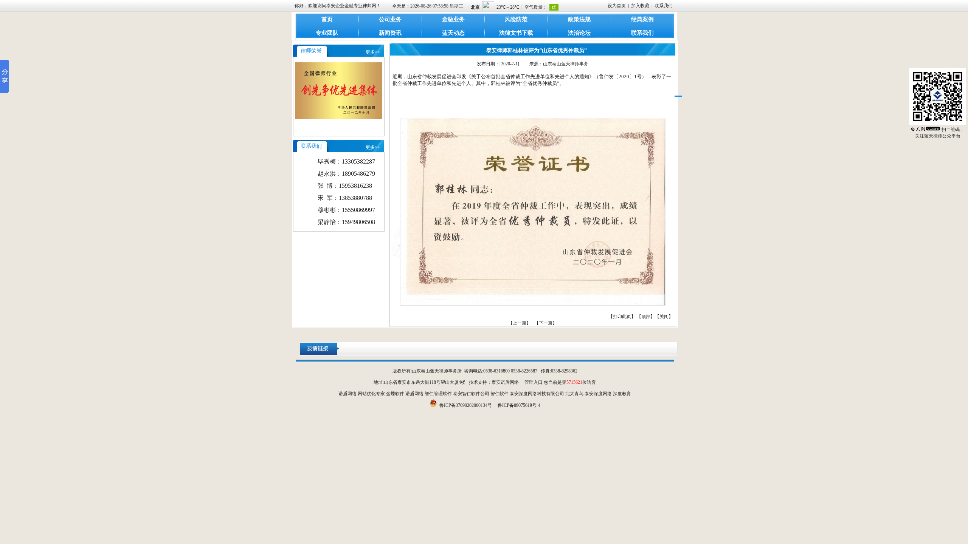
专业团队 (327, 33)
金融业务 (453, 19)
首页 (327, 19)
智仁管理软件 (438, 393)
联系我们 (664, 5)
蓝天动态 (453, 33)
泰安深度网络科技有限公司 (537, 393)
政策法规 (579, 19)
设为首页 (617, 5)
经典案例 (642, 19)
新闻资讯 (390, 33)
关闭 (664, 316)
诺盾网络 (347, 393)
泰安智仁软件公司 (471, 393)
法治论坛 (579, 33)
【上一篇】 (519, 323)
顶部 (645, 316)
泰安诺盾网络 (505, 382)
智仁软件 (499, 393)
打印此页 (622, 316)
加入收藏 (640, 5)
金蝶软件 (395, 393)
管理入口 (533, 382)
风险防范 (516, 19)
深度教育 (622, 393)
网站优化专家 (371, 393)
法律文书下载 (516, 33)
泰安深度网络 (598, 393)
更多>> (373, 52)
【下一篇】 (545, 323)
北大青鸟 (574, 393)
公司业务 (390, 19)
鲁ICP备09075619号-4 (519, 405)
